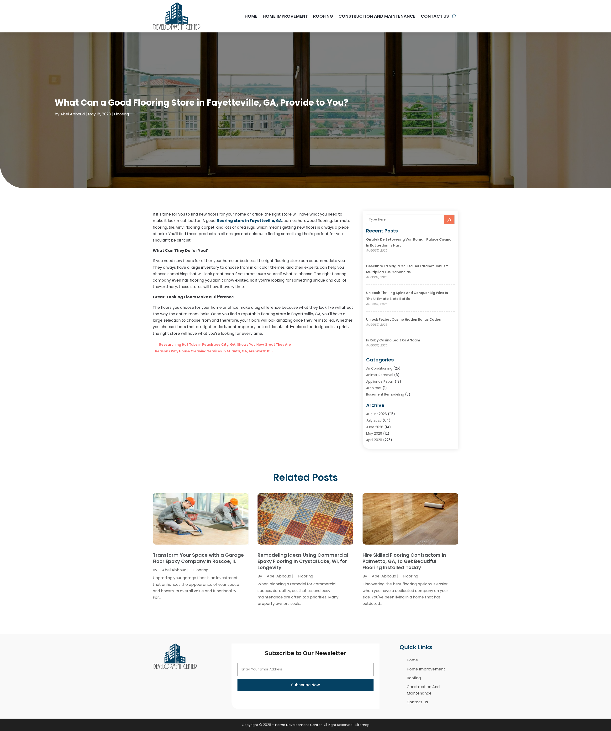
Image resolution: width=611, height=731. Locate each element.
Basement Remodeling (385, 394)
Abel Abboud (72, 114)
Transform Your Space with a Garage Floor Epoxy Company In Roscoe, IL (198, 558)
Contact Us (435, 16)
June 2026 (374, 427)
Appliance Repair (380, 381)
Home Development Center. (298, 724)
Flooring (121, 114)
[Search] (449, 219)
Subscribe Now (305, 685)
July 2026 (374, 420)
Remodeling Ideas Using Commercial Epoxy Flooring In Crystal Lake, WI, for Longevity (303, 561)
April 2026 (374, 440)
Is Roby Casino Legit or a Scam (393, 340)
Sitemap (362, 724)
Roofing (323, 16)
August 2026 (376, 414)
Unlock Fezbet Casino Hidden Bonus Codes (403, 319)
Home (251, 16)
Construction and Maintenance (377, 16)
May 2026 (374, 433)
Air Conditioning (379, 368)
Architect (374, 388)
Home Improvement (285, 16)
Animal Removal (379, 374)
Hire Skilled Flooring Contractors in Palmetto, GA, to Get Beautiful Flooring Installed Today (404, 561)
